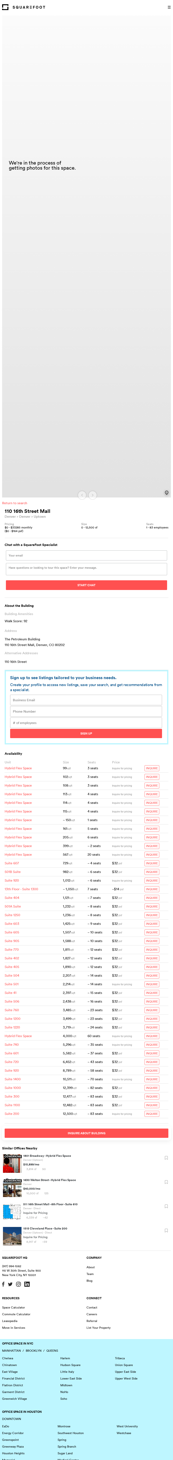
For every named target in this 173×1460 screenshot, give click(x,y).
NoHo (64, 1392)
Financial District (13, 1378)
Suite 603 (12, 923)
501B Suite (13, 872)
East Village (10, 1372)
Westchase (124, 1433)
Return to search (14, 503)
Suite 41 (10, 993)
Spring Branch (67, 1446)
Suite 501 (12, 984)
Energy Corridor (13, 1433)
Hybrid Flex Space (18, 768)
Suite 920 (12, 880)
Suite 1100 (12, 1105)
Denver (10, 516)
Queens (52, 1351)
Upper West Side (126, 1378)
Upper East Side (125, 1372)
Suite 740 (12, 1044)
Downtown (11, 1419)
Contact (91, 1307)
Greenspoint (10, 1440)
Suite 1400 (13, 1079)
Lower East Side (71, 1378)
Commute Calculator (16, 1314)
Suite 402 (12, 958)
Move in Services (13, 1328)
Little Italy (67, 1372)
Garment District (13, 1392)
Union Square (124, 1365)
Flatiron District (12, 1385)
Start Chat (86, 585)
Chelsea (7, 1358)
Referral (91, 1321)
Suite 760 (12, 1010)
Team (90, 1274)
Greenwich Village (14, 1399)
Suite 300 (12, 1096)
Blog (89, 1281)
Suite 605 (12, 932)
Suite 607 (12, 863)
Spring (62, 1440)
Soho (63, 1399)
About (90, 1267)
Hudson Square (70, 1365)
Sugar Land (65, 1453)
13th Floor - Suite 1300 (21, 889)
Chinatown (9, 1365)
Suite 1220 (12, 1027)
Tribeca (120, 1358)
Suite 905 (12, 941)
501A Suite (13, 906)
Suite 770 (12, 949)
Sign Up (86, 733)
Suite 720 (12, 1062)
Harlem (65, 1358)
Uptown (40, 516)
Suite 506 (12, 1001)
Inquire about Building (86, 1133)
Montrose (64, 1426)
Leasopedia (9, 1321)
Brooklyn (34, 1351)
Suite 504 (12, 975)
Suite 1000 (13, 1088)
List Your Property (98, 1328)
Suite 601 (12, 1053)
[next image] (93, 495)
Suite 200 (12, 1113)
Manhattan (11, 1351)
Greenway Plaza (13, 1446)
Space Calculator (13, 1307)
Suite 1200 (12, 1018)
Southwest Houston (71, 1433)
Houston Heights (13, 1453)
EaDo (5, 1426)
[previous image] (82, 495)
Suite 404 (12, 898)
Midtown (66, 1385)
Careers (91, 1314)
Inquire (152, 768)
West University (127, 1426)
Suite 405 (12, 967)
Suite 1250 (12, 915)
